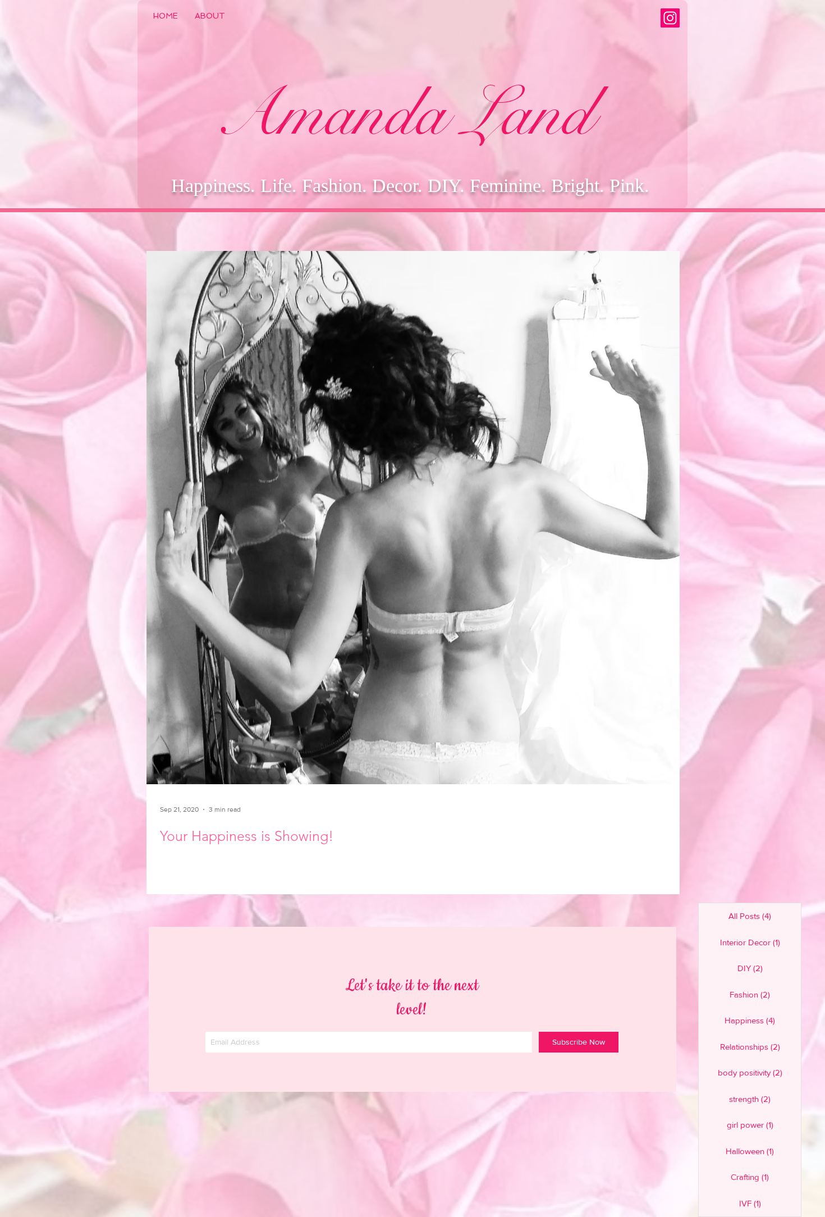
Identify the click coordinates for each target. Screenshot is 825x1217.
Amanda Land (404, 114)
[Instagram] (670, 18)
